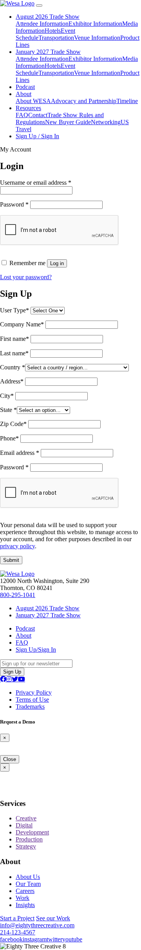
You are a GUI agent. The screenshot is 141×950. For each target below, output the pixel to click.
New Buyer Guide (68, 122)
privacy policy (17, 546)
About (23, 94)
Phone (9, 438)
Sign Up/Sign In (36, 649)
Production (29, 839)
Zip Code (13, 424)
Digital (24, 825)
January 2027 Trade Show (48, 51)
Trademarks (30, 706)
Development (32, 832)
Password (14, 204)
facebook (11, 939)
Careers (25, 891)
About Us (28, 876)
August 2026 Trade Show (48, 16)
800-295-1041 (17, 595)
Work (22, 898)
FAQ (22, 115)
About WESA (33, 101)
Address (12, 381)
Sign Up (12, 672)
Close (9, 759)
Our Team (28, 883)
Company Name (22, 324)
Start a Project (17, 918)
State (8, 409)
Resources (28, 108)
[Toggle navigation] (39, 5)
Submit (11, 560)
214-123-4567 (17, 932)
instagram (35, 939)
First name (14, 338)
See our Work (53, 918)
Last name (14, 353)
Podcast (25, 87)
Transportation (56, 37)
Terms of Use (32, 699)
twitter (54, 939)
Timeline (127, 101)
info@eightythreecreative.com (37, 925)
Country (12, 367)
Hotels (53, 30)
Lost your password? (26, 277)
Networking (106, 122)
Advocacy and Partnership (83, 101)
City (7, 395)
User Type (14, 310)
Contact (37, 115)
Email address (19, 452)
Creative (26, 818)
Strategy (26, 846)
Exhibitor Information (95, 23)
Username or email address (35, 182)
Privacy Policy (34, 692)
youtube (72, 939)
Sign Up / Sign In (37, 136)
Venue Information (97, 37)
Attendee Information (42, 23)
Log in (57, 263)
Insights (25, 905)
